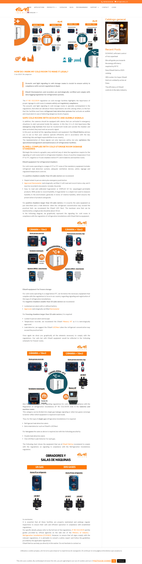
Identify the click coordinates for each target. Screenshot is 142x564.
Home (29, 7)
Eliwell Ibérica (68, 444)
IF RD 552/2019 (32, 101)
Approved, (28, 309)
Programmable (82, 7)
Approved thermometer (33, 183)
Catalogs (63, 7)
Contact (105, 7)
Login (114, 7)
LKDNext (56, 327)
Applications (39, 7)
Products (51, 7)
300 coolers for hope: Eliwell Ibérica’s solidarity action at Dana (116, 80)
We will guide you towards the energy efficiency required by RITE (115, 63)
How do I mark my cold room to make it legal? (41, 71)
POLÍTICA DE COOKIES (102, 561)
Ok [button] (114, 561)
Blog (71, 7)
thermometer (54, 309)
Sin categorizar (27, 74)
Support (93, 7)
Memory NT (67, 321)
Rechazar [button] (121, 561)
